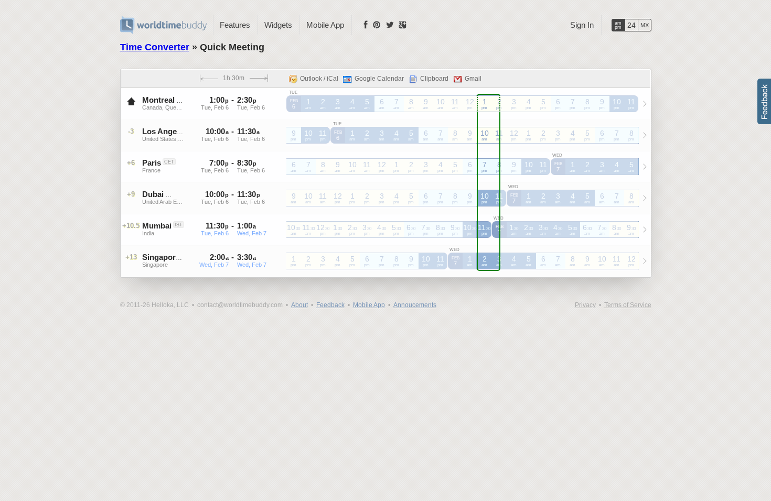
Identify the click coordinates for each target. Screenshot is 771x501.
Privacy (585, 305)
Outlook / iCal (319, 78)
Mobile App (325, 24)
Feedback (330, 305)
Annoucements (414, 305)
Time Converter (154, 47)
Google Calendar (379, 78)
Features (235, 24)
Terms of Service (627, 305)
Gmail (473, 78)
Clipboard (434, 78)
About (299, 305)
